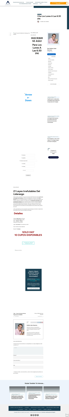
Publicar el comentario (39, 376)
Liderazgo (49, 66)
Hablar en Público (50, 67)
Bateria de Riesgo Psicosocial (52, 78)
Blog (48, 77)
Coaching (49, 75)
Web (14, 365)
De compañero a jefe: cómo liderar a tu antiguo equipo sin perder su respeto (53, 140)
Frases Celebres (50, 69)
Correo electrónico (16, 360)
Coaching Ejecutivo (55, 136)
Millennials (49, 61)
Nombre (15, 355)
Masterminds (39, 14)
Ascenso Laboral (50, 80)
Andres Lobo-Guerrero (45, 21)
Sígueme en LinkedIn (51, 54)
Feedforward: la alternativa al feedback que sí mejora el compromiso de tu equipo (53, 100)
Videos (49, 58)
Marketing (49, 64)
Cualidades (49, 72)
